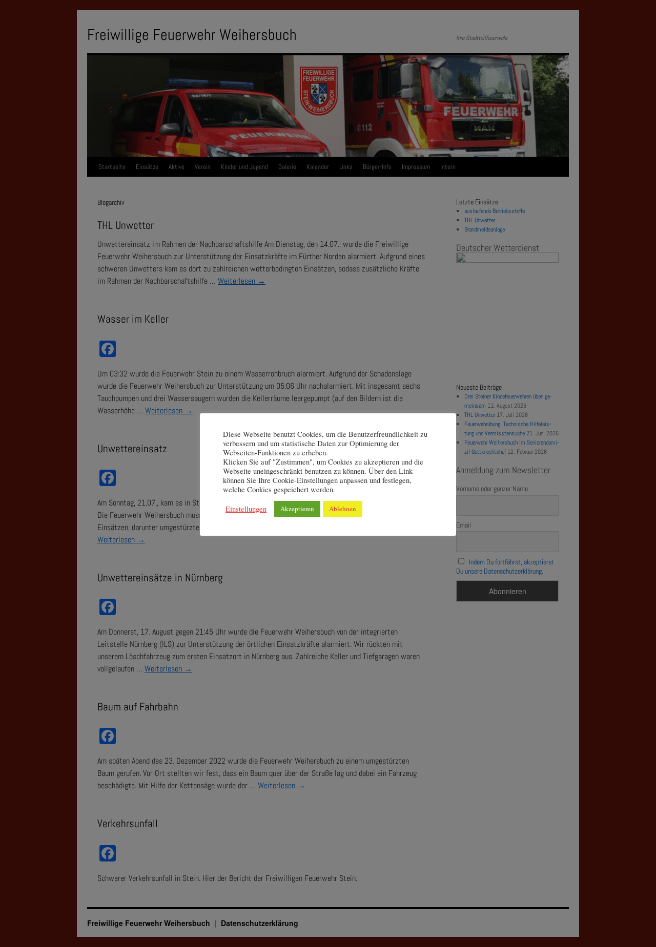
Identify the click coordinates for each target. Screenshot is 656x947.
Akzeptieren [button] (297, 508)
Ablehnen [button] (342, 508)
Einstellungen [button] (245, 509)
